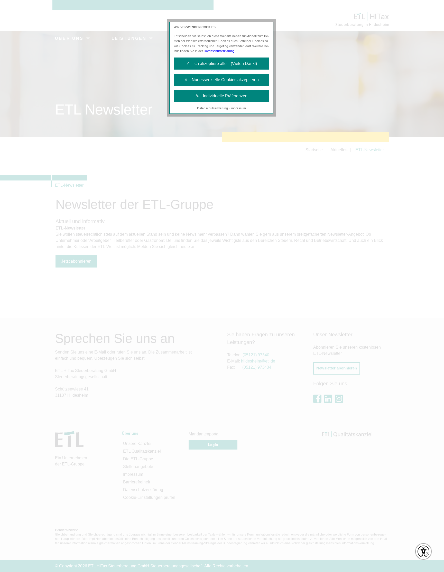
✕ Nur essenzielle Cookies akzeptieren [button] (221, 80)
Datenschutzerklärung (219, 51)
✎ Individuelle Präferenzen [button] (221, 96)
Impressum (238, 108)
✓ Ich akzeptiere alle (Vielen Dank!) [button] (221, 63)
